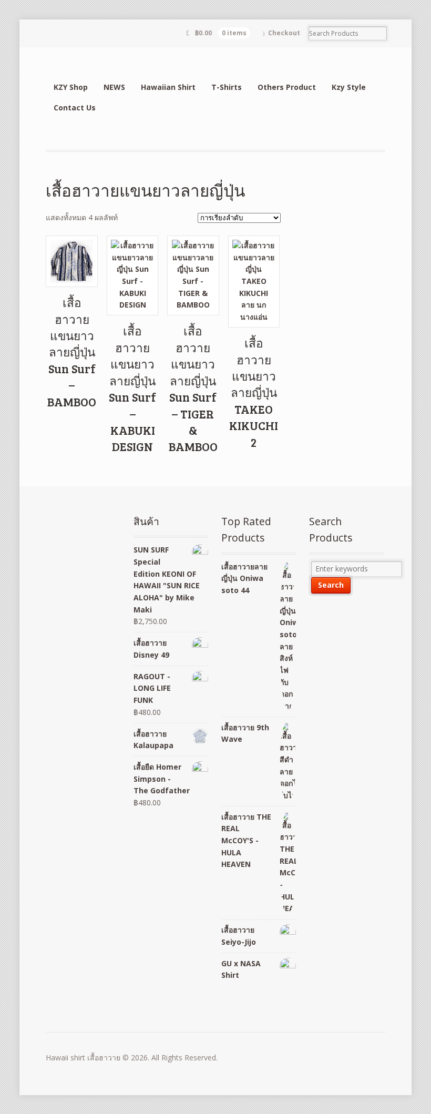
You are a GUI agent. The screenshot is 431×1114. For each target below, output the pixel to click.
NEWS (114, 87)
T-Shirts (226, 87)
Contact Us (75, 108)
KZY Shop (71, 87)
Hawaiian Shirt (168, 87)
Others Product (287, 87)
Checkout (284, 32)
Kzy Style (349, 87)
